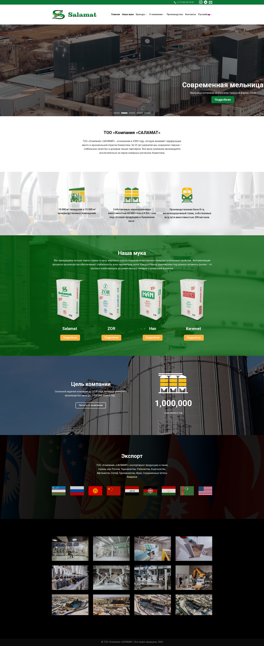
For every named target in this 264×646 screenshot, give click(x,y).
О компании (156, 14)
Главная (115, 14)
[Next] (255, 70)
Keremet (194, 328)
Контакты (190, 14)
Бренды (140, 14)
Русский (202, 14)
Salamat (70, 328)
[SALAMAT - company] (74, 14)
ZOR (111, 328)
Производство (175, 14)
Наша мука (128, 14)
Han (152, 328)
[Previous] (9, 70)
